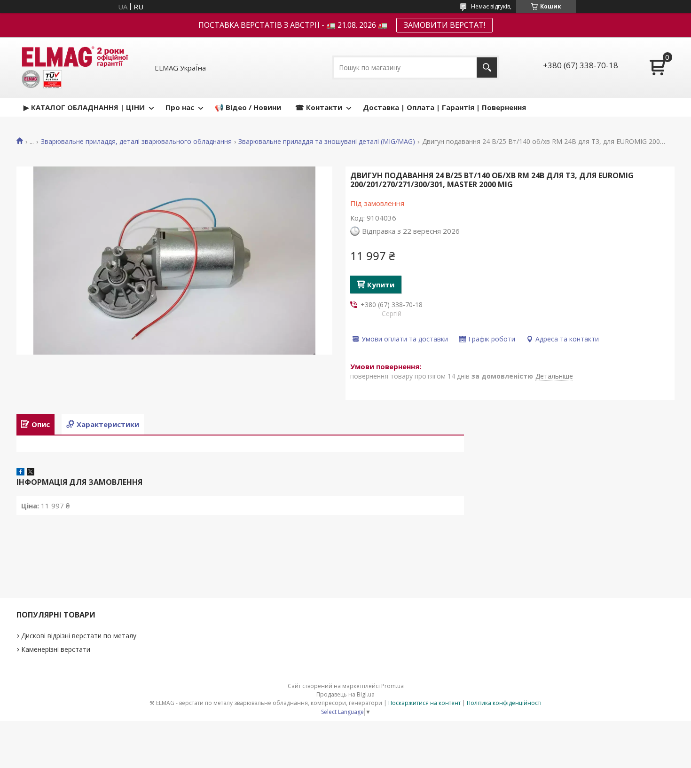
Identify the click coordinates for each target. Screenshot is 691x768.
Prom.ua (392, 686)
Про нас (179, 107)
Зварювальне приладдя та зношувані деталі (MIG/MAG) (326, 141)
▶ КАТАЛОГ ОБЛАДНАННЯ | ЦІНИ (84, 107)
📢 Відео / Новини (248, 107)
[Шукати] (487, 67)
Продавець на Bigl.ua (345, 694)
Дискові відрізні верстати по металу (78, 635)
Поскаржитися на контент (424, 703)
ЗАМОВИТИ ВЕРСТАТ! (444, 25)
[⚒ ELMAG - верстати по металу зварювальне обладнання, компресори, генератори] (73, 67)
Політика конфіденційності (504, 703)
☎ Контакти (318, 107)
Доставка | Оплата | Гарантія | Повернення (444, 107)
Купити (380, 284)
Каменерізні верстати (55, 649)
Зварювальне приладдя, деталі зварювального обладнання (136, 141)
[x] (30, 472)
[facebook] (20, 472)
